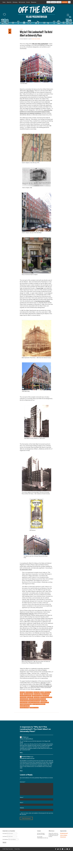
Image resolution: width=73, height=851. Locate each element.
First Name (5, 833)
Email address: (5, 839)
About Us (9, 2)
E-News (59, 2)
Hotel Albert (37, 693)
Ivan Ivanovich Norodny (25, 695)
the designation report (26, 569)
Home (4, 2)
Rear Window (44, 700)
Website (22, 807)
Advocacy (15, 2)
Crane (42, 692)
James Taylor (45, 695)
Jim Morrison (23, 697)
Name (21, 797)
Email (21, 802)
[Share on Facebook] (9, 30)
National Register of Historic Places (37, 699)
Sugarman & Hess (44, 702)
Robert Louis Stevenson (34, 702)
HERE (47, 684)
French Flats (39, 288)
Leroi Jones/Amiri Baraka (46, 697)
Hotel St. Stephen (45, 693)
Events (28, 2)
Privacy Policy (17, 849)
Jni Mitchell (30, 697)
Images (53, 2)
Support (64, 2)
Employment (64, 833)
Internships (63, 835)
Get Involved (22, 2)
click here (43, 682)
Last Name (5, 836)
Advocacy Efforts (24, 707)
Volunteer (63, 836)
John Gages (36, 697)
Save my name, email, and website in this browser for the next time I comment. (37, 813)
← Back (21, 29)
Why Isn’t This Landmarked (40, 43)
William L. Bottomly (24, 705)
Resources (33, 2)
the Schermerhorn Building (42, 301)
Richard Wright (24, 613)
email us (55, 833)
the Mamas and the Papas (25, 704)
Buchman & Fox (29, 692)
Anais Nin (31, 613)
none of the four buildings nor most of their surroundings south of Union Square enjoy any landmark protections (36, 111)
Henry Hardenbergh (28, 693)
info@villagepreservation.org (42, 837)
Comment (22, 782)
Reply (21, 752)
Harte (21, 693)
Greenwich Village (34, 707)
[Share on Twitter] (9, 32)
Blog (48, 2)
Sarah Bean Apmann (36, 38)
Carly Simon (36, 692)
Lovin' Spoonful (23, 699)
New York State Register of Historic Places (29, 700)
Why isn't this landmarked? (39, 704)
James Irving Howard (36, 695)
